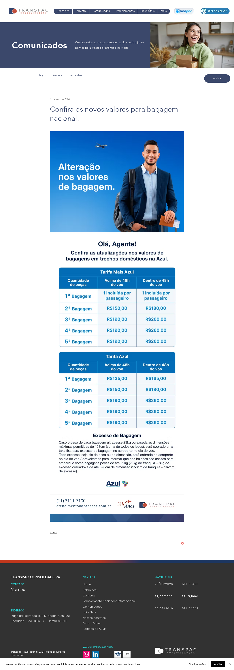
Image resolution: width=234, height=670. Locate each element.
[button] (101, 11)
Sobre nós (90, 590)
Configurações (197, 664)
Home (87, 584)
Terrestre (75, 75)
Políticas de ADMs (94, 629)
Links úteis (89, 612)
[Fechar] (229, 664)
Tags (42, 75)
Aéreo (57, 75)
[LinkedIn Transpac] (95, 654)
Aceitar (218, 664)
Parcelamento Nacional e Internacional (109, 601)
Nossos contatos (94, 618)
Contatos (89, 595)
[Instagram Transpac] (86, 654)
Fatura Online (92, 623)
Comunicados (92, 607)
